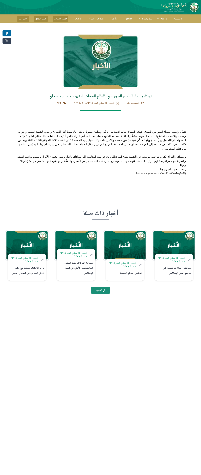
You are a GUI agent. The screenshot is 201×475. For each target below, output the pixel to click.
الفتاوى (128, 18)
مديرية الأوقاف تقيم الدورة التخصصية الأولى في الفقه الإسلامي (78, 268)
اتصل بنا (23, 18)
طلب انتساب (60, 18)
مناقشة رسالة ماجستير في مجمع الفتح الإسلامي (177, 270)
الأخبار (113, 18)
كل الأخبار (100, 290)
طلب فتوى (40, 18)
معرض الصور (96, 18)
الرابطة (164, 18)
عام (189, 259)
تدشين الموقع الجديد (131, 273)
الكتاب (78, 18)
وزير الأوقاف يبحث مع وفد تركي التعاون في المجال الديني (27, 270)
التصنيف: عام (133, 103)
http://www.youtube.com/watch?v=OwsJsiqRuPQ (161, 173)
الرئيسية (178, 18)
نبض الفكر (147, 18)
